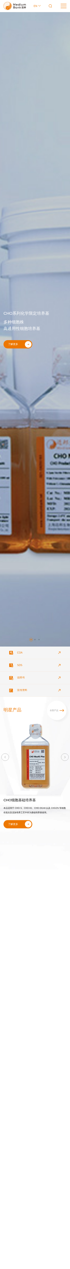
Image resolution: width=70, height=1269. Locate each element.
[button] (31, 639)
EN (36, 6)
